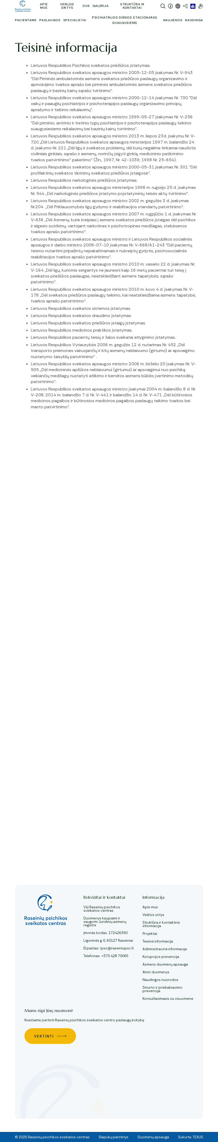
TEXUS (198, 1137)
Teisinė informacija (157, 941)
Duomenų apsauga (153, 1137)
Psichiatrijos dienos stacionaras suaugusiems (124, 20)
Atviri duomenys (155, 972)
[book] (192, 6)
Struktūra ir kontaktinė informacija (161, 924)
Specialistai (74, 20)
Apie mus (150, 907)
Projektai (149, 933)
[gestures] (200, 6)
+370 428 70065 (114, 956)
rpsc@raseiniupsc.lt (117, 948)
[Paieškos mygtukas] (163, 6)
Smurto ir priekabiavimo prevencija (162, 989)
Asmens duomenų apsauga (165, 964)
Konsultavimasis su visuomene (167, 998)
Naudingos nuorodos (160, 980)
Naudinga (194, 20)
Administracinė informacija (164, 949)
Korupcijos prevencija (160, 956)
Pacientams (26, 20)
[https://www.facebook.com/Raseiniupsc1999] (170, 6)
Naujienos (172, 20)
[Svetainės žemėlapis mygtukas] (185, 6)
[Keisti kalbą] (177, 6)
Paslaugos (49, 20)
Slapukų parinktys (113, 1137)
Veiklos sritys (153, 915)
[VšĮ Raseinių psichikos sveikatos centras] (23, 6)
